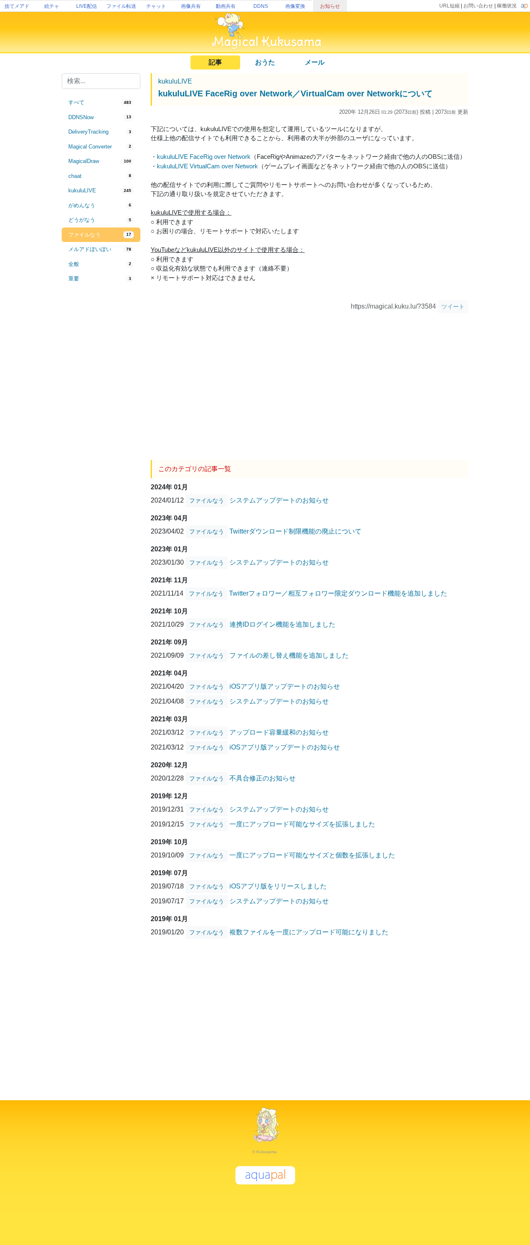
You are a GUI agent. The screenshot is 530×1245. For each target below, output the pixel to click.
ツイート (453, 306)
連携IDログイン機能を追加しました (282, 623)
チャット (156, 6)
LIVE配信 (86, 6)
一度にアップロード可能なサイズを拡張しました (302, 823)
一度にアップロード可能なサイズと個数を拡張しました (312, 854)
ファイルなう (206, 500)
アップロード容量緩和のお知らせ (279, 731)
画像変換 (295, 6)
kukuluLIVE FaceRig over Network (204, 156)
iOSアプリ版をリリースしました (278, 885)
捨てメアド (17, 6)
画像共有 (191, 6)
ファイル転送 (121, 6)
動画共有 (226, 6)
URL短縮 (449, 6)
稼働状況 (507, 6)
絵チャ (51, 6)
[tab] (101, 102)
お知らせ (330, 6)
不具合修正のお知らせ (262, 777)
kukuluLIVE (175, 81)
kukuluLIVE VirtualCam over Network (207, 166)
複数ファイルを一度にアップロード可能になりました (308, 931)
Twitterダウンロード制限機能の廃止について (295, 530)
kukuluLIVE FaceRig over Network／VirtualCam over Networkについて (295, 93)
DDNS (260, 6)
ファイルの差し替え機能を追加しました (289, 654)
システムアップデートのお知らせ (279, 499)
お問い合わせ (478, 6)
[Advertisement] (101, 423)
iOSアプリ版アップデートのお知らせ (284, 686)
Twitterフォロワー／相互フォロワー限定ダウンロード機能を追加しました (338, 592)
